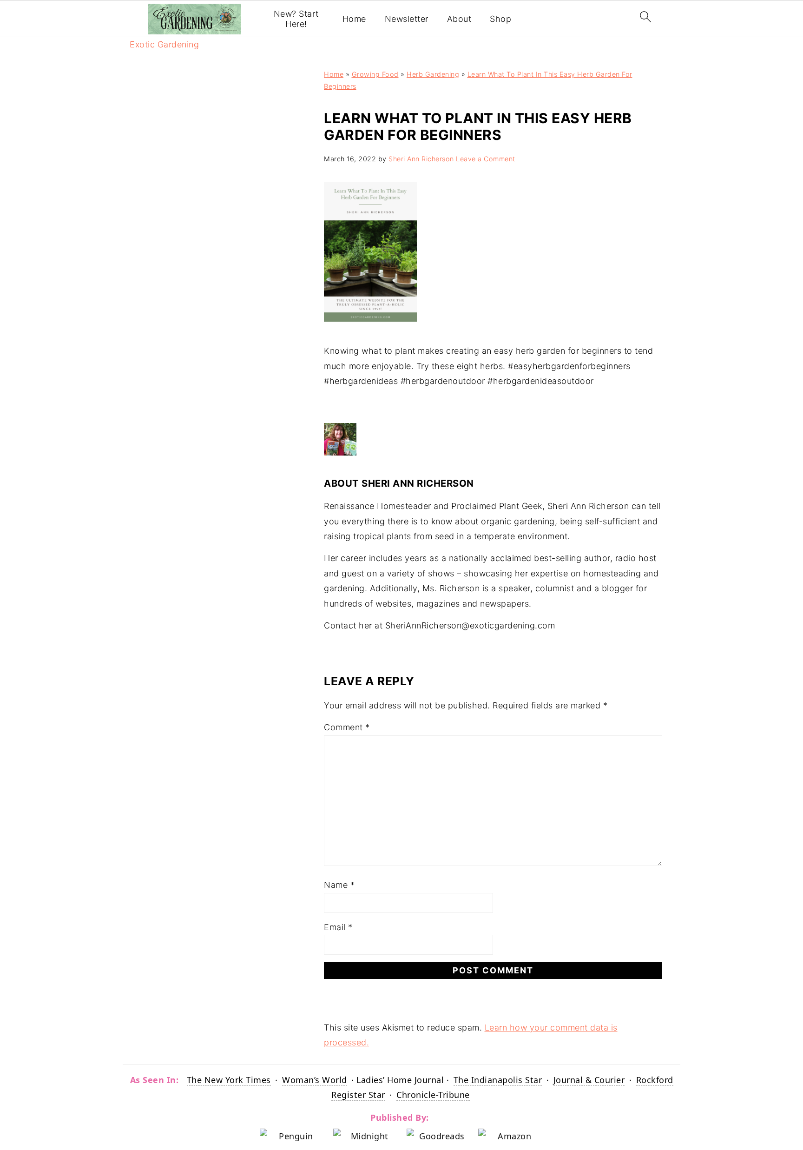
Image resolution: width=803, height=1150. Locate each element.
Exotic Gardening (164, 44)
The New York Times (229, 1079)
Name (339, 885)
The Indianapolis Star (498, 1079)
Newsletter (406, 19)
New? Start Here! (296, 19)
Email (338, 927)
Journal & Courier (589, 1079)
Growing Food (375, 74)
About (459, 19)
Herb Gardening (433, 74)
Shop (500, 19)
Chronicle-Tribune (433, 1094)
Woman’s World (314, 1079)
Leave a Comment (485, 159)
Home (354, 19)
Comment (347, 727)
